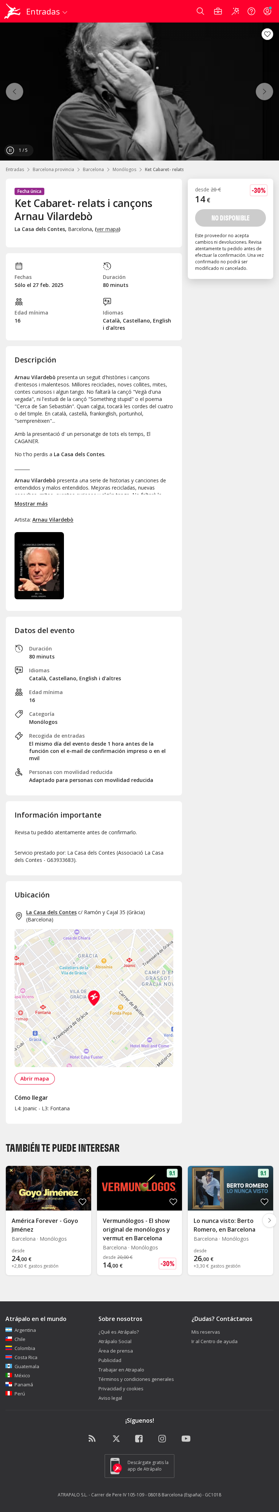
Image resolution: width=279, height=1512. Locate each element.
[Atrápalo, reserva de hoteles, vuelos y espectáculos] (13, 11)
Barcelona (93, 169)
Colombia (25, 1348)
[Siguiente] (264, 91)
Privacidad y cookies (120, 1388)
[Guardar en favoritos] (267, 34)
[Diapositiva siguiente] (269, 1220)
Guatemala (27, 1366)
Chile (20, 1339)
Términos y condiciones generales (136, 1379)
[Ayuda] (251, 11)
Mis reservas (205, 1331)
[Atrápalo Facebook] (139, 1439)
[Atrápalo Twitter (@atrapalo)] (116, 1439)
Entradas (15, 169)
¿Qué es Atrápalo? (118, 1331)
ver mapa (108, 229)
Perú (20, 1393)
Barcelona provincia (53, 169)
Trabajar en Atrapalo (121, 1369)
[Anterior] (14, 91)
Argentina (25, 1330)
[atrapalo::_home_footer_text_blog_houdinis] (93, 1439)
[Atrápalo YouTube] (186, 1439)
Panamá (24, 1384)
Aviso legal (110, 1397)
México (22, 1375)
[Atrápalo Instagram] (162, 1439)
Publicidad (109, 1360)
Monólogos (124, 169)
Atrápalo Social (115, 1341)
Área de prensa (115, 1350)
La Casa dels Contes (51, 912)
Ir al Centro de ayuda (214, 1341)
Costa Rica (26, 1357)
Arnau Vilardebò (52, 519)
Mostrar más (31, 503)
